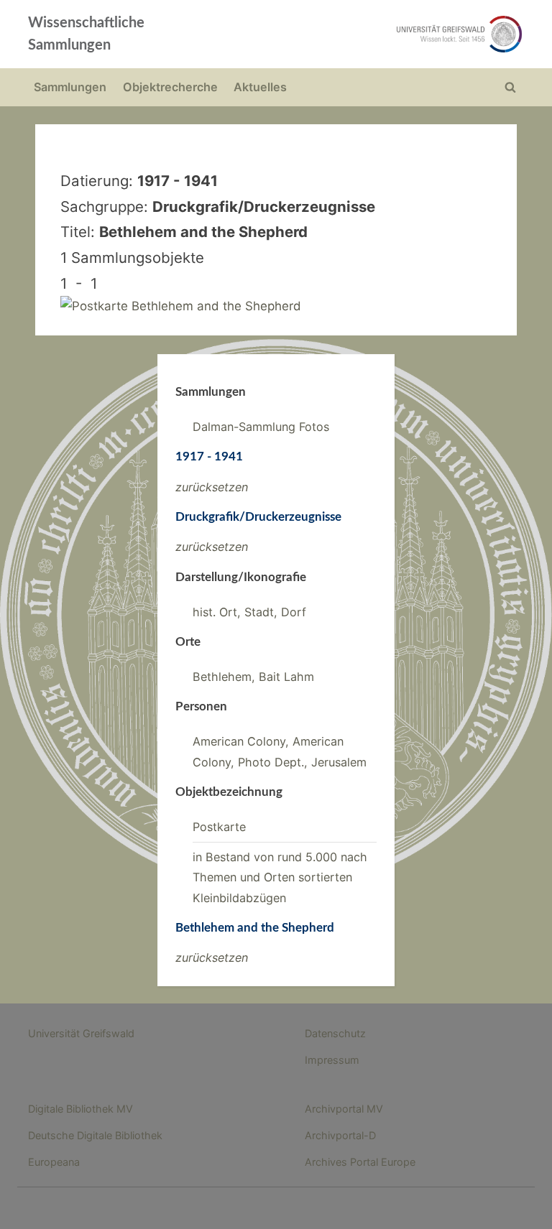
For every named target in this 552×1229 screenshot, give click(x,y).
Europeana (54, 1162)
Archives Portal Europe (360, 1162)
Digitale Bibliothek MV (80, 1109)
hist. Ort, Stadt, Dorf (249, 612)
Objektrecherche (170, 87)
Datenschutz (335, 1033)
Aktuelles (260, 87)
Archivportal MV (344, 1109)
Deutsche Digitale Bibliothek (95, 1135)
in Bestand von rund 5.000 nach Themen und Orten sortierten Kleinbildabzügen (280, 877)
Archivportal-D (340, 1135)
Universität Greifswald (81, 1033)
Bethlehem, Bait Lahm (253, 676)
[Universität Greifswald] (375, 34)
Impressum (332, 1060)
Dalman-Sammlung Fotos (261, 426)
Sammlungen (70, 87)
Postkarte (219, 827)
